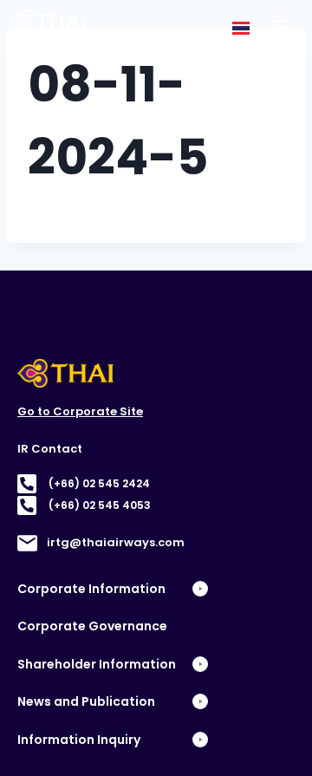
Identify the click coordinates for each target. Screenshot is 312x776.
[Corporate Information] (280, 27)
